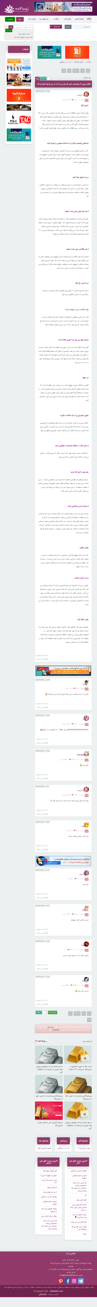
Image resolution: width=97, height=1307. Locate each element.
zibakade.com (56, 1291)
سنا (84, 719)
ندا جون (82, 874)
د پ (84, 683)
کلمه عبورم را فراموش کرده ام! (23, 37)
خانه (89, 19)
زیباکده (88, 62)
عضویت (10, 19)
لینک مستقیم (41, 655)
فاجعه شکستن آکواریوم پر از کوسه (39, 1148)
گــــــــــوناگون (65, 62)
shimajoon (81, 755)
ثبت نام (50, 1027)
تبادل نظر (67, 19)
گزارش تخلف (40, 659)
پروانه (83, 945)
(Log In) (56, 1029)
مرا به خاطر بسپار (24, 34)
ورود (19, 19)
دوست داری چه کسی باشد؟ (81, 1148)
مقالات (56, 19)
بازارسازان (43, 1294)
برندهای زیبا (43, 19)
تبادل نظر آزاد (78, 62)
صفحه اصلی (79, 19)
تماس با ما (32, 19)
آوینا (84, 980)
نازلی (84, 909)
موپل (84, 826)
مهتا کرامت (81, 95)
